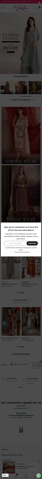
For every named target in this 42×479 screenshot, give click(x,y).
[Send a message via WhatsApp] (38, 475)
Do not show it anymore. (22, 252)
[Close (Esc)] (39, 2)
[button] (5, 475)
